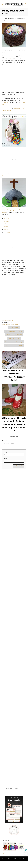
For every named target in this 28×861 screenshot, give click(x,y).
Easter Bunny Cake (14, 338)
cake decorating (10, 331)
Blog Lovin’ (7, 232)
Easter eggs (19, 342)
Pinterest (6, 221)
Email (5, 458)
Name (5, 452)
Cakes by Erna (4, 324)
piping (13, 345)
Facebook (6, 218)
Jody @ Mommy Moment (8, 320)
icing (6, 345)
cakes (20, 331)
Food (13, 324)
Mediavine (24, 858)
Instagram (7, 224)
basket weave (14, 327)
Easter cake (8, 342)
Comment (4, 440)
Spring (21, 345)
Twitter (6, 226)
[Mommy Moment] (13, 4)
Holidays (16, 324)
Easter (8, 334)
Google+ (6, 229)
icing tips (9, 58)
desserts (9, 324)
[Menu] (2, 4)
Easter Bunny (18, 334)
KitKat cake (6, 102)
